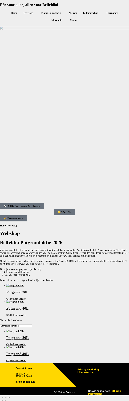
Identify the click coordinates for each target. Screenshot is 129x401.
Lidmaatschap (90, 13)
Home (14, 13)
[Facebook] (16, 391)
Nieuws (73, 13)
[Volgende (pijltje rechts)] (4, 400)
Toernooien (112, 13)
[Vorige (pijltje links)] (1, 400)
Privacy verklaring (88, 369)
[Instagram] (25, 391)
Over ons (28, 13)
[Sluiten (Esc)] (10, 397)
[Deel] (7, 397)
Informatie (56, 20)
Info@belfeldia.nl (25, 381)
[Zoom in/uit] (1, 397)
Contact (74, 20)
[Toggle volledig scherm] (4, 397)
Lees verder (19, 298)
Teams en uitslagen (51, 13)
